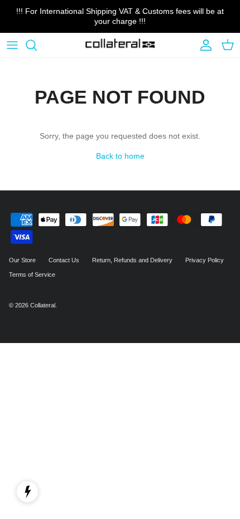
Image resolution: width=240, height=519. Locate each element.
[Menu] (12, 45)
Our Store (22, 260)
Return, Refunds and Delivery (132, 260)
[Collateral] (120, 45)
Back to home (120, 155)
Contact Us (64, 260)
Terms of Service (32, 274)
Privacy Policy (204, 260)
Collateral (42, 305)
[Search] (37, 45)
